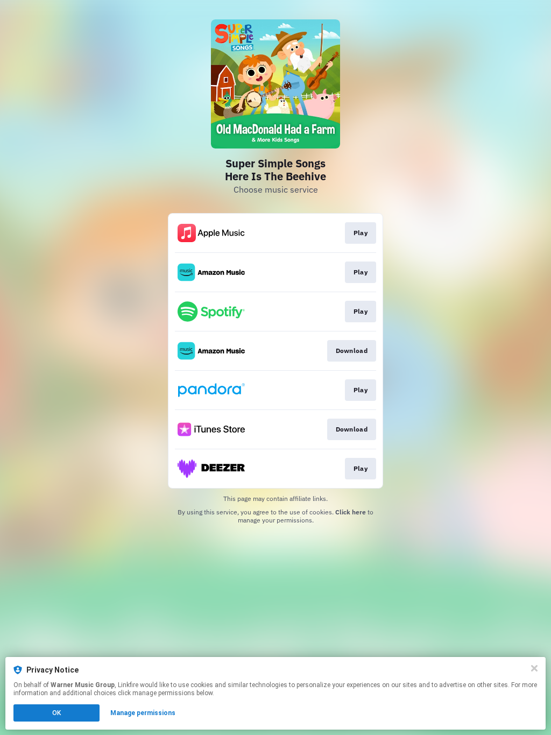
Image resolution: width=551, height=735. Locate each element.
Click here (350, 512)
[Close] (534, 668)
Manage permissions (142, 713)
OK (56, 713)
